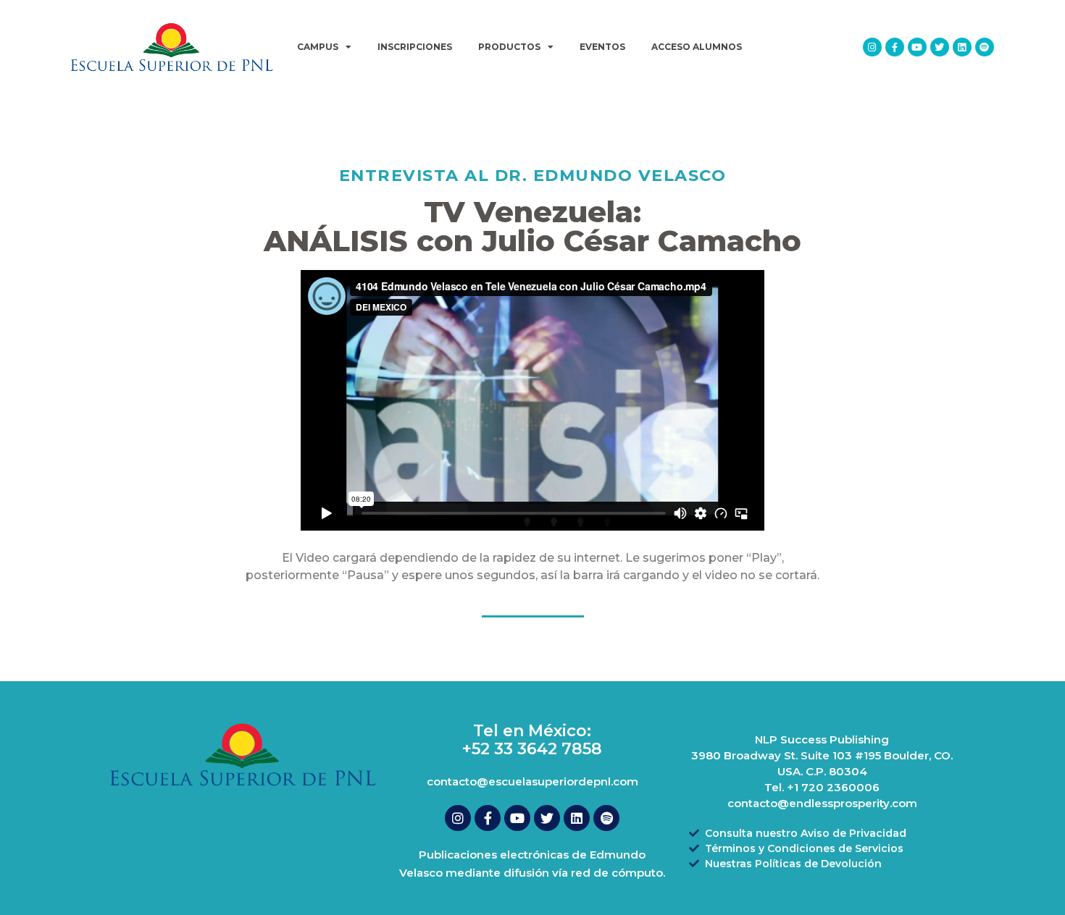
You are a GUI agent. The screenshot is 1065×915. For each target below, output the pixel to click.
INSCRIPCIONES (414, 46)
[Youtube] (917, 47)
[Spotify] (984, 47)
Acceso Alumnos (696, 46)
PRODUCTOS (509, 46)
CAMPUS (317, 46)
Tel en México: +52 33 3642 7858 (532, 740)
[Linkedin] (962, 47)
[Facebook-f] (894, 47)
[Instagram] (872, 47)
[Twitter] (939, 47)
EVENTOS (602, 46)
